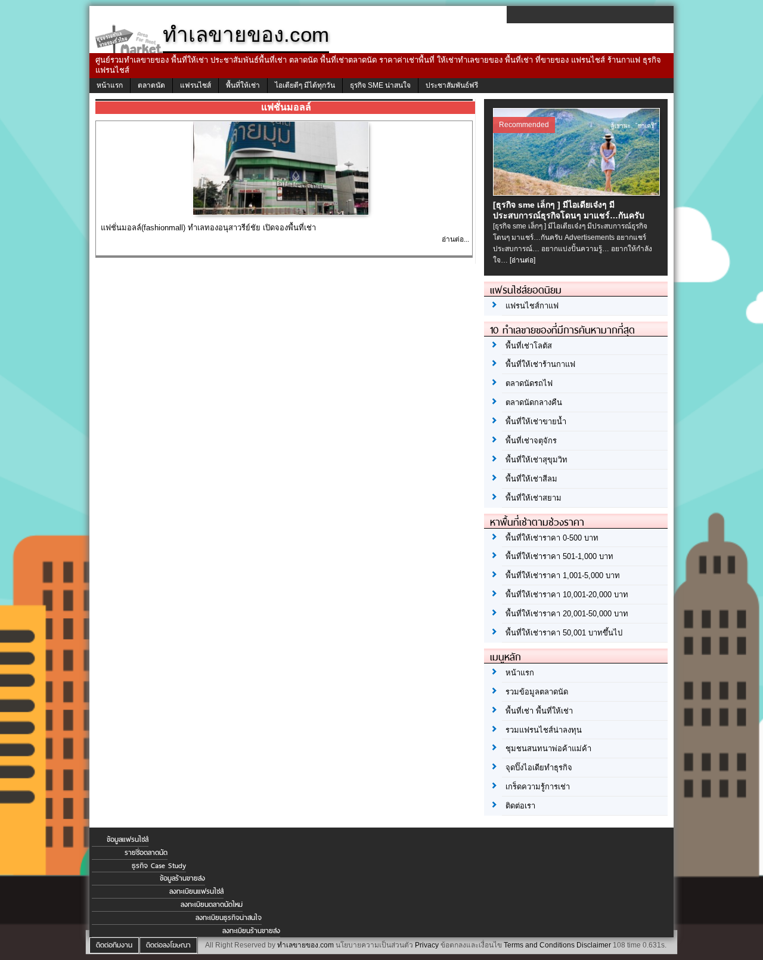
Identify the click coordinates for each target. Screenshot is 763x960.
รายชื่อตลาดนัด (146, 853)
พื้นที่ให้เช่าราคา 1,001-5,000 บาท (562, 575)
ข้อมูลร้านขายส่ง (182, 878)
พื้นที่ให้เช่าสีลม (531, 478)
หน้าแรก (110, 85)
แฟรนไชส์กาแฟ (532, 305)
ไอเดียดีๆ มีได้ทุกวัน (305, 85)
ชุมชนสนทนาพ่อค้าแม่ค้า (548, 748)
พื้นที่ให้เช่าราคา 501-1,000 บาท (559, 556)
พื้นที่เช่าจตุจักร (531, 440)
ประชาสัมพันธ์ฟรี (452, 85)
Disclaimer (593, 945)
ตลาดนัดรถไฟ (529, 383)
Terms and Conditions (539, 945)
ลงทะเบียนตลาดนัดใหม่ (212, 904)
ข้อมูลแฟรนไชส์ (127, 839)
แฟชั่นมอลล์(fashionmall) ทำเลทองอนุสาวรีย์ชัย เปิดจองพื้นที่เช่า (208, 227)
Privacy (427, 945)
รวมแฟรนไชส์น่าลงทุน (543, 730)
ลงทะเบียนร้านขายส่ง (251, 931)
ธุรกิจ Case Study (159, 866)
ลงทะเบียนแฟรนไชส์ (196, 891)
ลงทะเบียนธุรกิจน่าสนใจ (229, 918)
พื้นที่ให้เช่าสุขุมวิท (536, 459)
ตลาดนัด (151, 85)
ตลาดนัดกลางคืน (533, 402)
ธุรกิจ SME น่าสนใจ (380, 85)
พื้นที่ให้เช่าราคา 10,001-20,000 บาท (566, 594)
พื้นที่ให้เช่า (243, 85)
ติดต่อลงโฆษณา (168, 945)
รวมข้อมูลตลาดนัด (536, 691)
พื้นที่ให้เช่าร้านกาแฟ (540, 364)
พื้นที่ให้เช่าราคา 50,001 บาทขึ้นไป (563, 632)
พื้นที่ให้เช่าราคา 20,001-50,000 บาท (566, 613)
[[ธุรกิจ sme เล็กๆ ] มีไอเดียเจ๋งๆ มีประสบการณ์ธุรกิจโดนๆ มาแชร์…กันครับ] (578, 192)
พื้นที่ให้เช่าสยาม (533, 497)
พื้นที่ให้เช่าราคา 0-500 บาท (551, 537)
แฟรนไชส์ (195, 85)
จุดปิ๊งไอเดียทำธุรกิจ (538, 767)
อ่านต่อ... (455, 239)
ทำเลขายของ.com (305, 945)
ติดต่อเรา (520, 805)
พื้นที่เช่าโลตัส (528, 345)
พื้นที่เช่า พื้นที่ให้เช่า (539, 710)
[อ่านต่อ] (522, 260)
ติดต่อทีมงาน (114, 945)
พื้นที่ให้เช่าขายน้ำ (535, 421)
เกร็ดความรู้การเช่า (537, 786)
